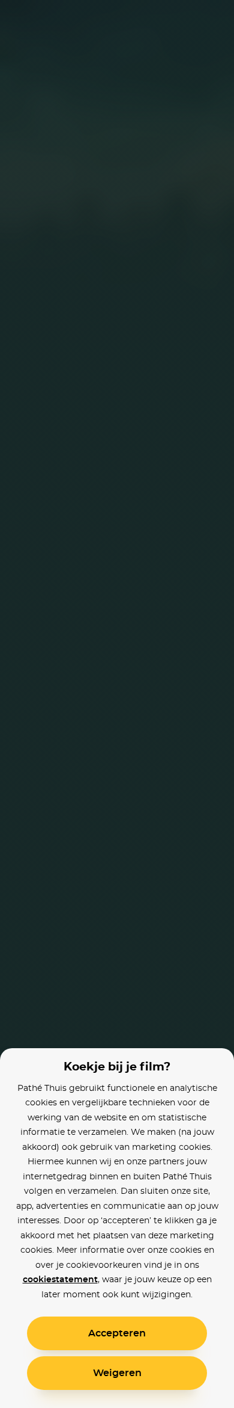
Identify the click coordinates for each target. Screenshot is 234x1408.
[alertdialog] (117, 704)
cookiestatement (60, 1280)
